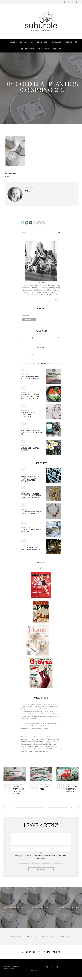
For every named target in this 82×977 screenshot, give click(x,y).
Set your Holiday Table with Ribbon (31, 530)
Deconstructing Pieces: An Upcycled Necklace (31, 513)
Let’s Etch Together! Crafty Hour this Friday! (31, 548)
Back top (34, 970)
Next (73, 807)
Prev (9, 807)
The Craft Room (26, 42)
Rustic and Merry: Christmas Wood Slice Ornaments (30, 414)
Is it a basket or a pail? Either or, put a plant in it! (31, 432)
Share (8, 176)
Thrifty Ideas (27, 49)
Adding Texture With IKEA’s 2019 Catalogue (30, 378)
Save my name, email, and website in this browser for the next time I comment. (41, 857)
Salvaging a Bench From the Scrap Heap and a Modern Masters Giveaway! (31, 479)
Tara (35, 78)
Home (12, 42)
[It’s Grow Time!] (41, 774)
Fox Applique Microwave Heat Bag (71, 789)
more (57, 300)
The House (42, 42)
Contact (57, 49)
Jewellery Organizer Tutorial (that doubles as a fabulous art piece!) (32, 496)
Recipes (68, 42)
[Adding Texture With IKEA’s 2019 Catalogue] (15, 774)
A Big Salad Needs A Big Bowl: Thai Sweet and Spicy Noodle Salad (30, 396)
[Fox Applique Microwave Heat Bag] (67, 774)
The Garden (56, 42)
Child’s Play (43, 49)
